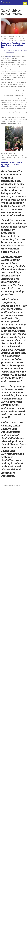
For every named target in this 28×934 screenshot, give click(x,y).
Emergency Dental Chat (10, 38)
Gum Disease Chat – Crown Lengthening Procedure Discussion (11, 164)
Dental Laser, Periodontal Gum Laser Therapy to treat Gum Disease (13, 45)
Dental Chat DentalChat (15, 36)
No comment (23, 40)
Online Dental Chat (13, 40)
